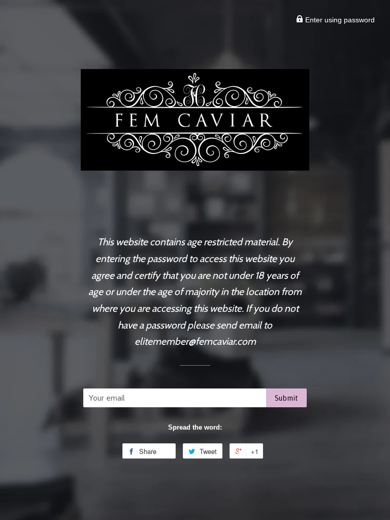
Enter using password (339, 20)
